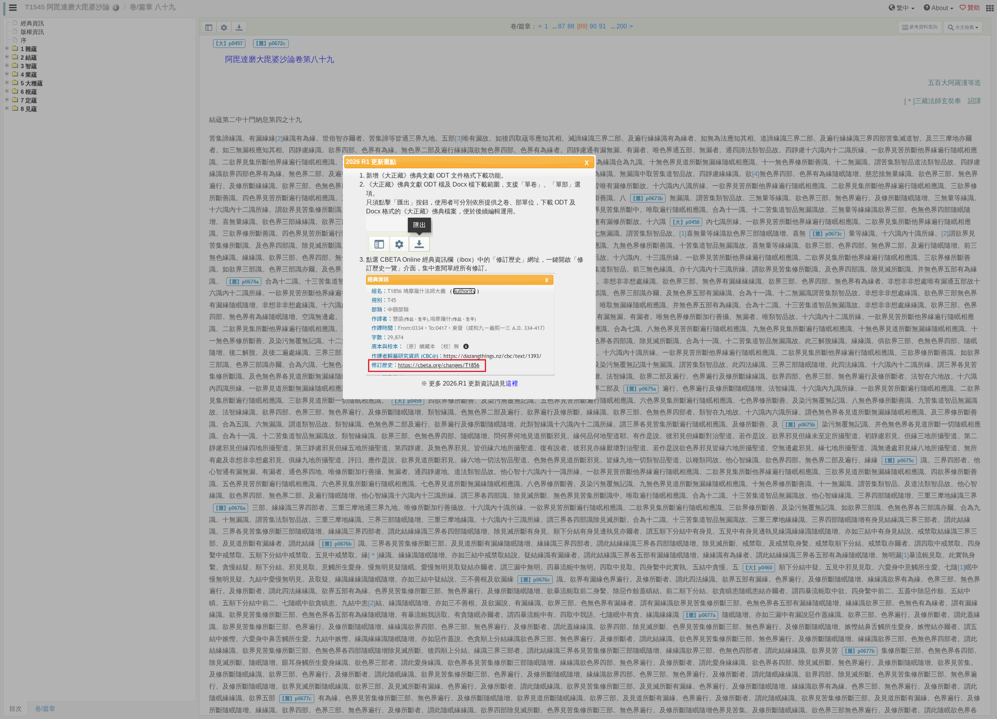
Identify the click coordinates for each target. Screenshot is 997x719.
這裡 (512, 383)
